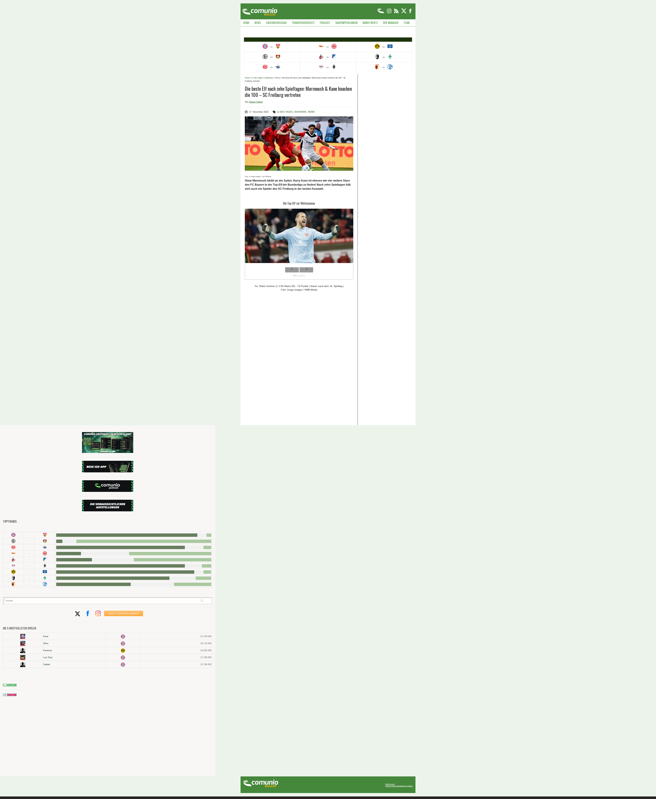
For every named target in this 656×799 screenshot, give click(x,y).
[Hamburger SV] (44, 572)
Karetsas (47, 650)
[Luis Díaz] (22, 657)
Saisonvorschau (276, 23)
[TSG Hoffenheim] (44, 559)
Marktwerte (370, 23)
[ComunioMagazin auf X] (404, 13)
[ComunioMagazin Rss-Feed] (396, 13)
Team (406, 23)
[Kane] (22, 636)
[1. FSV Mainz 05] (13, 547)
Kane (45, 636)
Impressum (390, 784)
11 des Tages (257, 78)
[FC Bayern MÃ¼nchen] (13, 535)
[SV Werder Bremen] (44, 578)
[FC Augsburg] (13, 584)
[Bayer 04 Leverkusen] (44, 541)
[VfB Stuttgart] (44, 535)
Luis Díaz (48, 657)
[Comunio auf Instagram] (389, 13)
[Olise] (22, 643)
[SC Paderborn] (44, 547)
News (258, 23)
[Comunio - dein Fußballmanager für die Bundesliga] (381, 13)
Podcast (325, 23)
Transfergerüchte (303, 23)
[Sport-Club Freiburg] (13, 578)
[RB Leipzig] (13, 565)
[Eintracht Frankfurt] (44, 553)
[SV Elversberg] (13, 541)
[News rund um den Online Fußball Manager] (259, 10)
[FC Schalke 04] (44, 584)
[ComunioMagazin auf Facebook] (410, 13)
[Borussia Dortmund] (13, 572)
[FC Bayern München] (123, 636)
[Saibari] (22, 664)
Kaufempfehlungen (347, 23)
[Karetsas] (22, 650)
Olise (45, 643)
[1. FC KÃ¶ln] (13, 559)
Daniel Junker (256, 102)
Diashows (269, 78)
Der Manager (390, 23)
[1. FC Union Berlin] (13, 553)
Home (246, 23)
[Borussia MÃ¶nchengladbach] (44, 565)
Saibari (46, 664)
